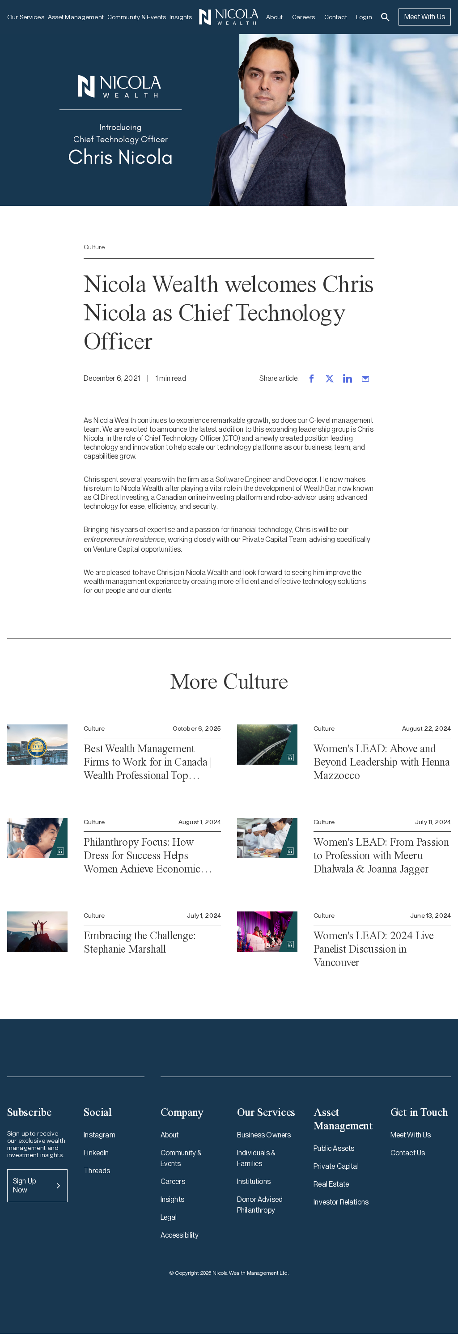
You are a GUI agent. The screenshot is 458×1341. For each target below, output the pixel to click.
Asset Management (76, 17)
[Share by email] (365, 378)
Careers (303, 17)
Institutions (254, 1181)
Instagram (99, 1135)
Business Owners (264, 1135)
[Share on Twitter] (330, 378)
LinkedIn (96, 1153)
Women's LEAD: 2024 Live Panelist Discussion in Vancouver (373, 949)
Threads (97, 1170)
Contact (335, 17)
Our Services (25, 17)
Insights (181, 17)
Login (364, 17)
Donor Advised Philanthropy (260, 1204)
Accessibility (180, 1235)
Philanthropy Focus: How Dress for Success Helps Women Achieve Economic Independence (142, 855)
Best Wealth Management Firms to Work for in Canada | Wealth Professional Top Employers (148, 762)
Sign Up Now (24, 1185)
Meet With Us (424, 17)
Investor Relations (341, 1202)
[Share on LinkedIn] (347, 378)
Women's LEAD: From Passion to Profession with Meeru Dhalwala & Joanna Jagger (381, 855)
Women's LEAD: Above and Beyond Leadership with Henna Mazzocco (382, 762)
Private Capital (336, 1166)
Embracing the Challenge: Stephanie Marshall (139, 942)
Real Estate (331, 1184)
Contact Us (407, 1153)
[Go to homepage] (229, 17)
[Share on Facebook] (312, 378)
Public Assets (334, 1148)
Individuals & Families (256, 1158)
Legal (169, 1217)
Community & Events (136, 17)
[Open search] (385, 17)
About (274, 17)
